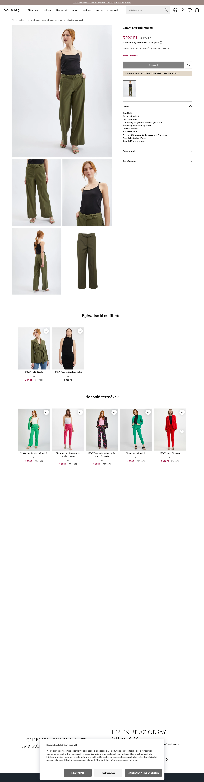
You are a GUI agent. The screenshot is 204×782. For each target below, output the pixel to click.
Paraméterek (129, 151)
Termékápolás (130, 161)
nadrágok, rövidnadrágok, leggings (46, 20)
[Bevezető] (13, 20)
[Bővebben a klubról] (175, 10)
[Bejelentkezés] (183, 10)
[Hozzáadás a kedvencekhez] (46, 331)
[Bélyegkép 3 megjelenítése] (36, 261)
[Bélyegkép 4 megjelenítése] (87, 261)
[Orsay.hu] (12, 10)
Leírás (126, 106)
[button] (188, 65)
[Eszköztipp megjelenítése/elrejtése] (161, 42)
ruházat (22, 20)
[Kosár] (197, 10)
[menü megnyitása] (40, 10)
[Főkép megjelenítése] (62, 91)
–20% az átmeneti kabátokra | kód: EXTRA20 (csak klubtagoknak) (102, 2)
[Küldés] (166, 759)
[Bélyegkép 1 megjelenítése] (36, 192)
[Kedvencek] (190, 10)
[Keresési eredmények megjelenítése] (166, 10)
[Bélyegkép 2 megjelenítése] (87, 192)
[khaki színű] (129, 88)
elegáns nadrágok (75, 20)
